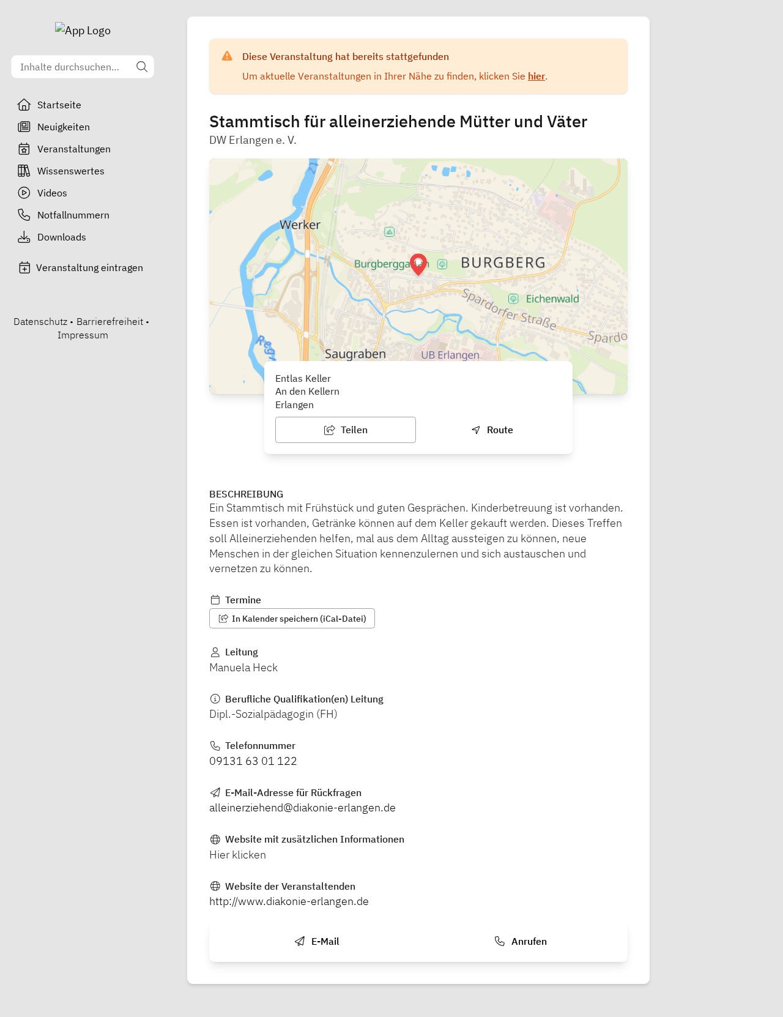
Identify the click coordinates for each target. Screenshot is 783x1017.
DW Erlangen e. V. (253, 140)
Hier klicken (237, 855)
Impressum (83, 335)
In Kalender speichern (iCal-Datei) (298, 618)
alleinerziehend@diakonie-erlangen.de (302, 807)
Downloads (61, 237)
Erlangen (294, 404)
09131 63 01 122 (253, 761)
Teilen (353, 429)
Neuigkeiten (63, 127)
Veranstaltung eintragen (89, 267)
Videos (52, 193)
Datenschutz (40, 321)
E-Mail (324, 941)
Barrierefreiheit (109, 321)
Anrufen (528, 941)
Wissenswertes (71, 171)
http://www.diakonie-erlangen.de (289, 901)
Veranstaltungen (74, 149)
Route (498, 429)
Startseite (59, 105)
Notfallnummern (73, 215)
